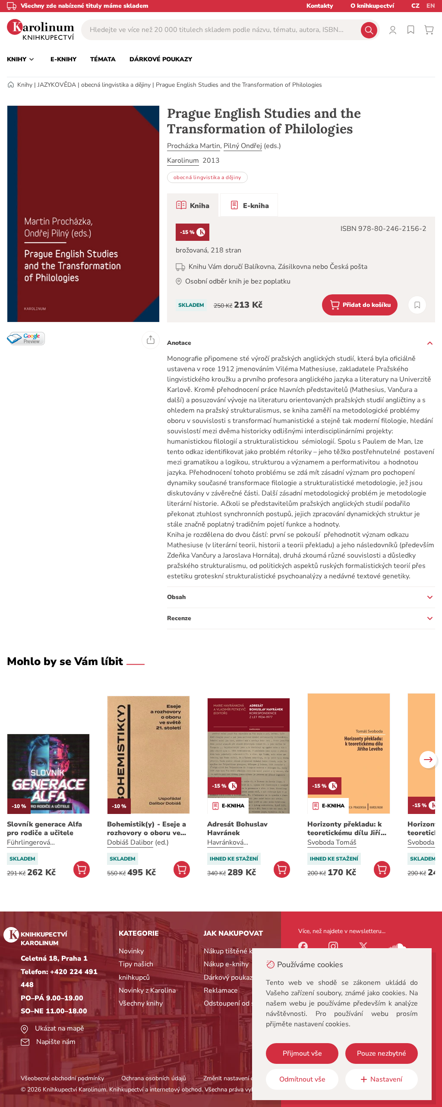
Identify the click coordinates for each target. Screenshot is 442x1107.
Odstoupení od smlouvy (241, 1003)
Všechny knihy (141, 1003)
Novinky (131, 951)
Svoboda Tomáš (332, 842)
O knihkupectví (372, 6)
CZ (415, 6)
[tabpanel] (301, 269)
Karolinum (183, 160)
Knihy (24, 85)
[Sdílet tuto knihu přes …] (151, 340)
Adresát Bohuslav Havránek (237, 828)
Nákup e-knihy (226, 964)
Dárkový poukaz (228, 977)
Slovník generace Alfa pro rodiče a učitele (44, 828)
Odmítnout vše (302, 1079)
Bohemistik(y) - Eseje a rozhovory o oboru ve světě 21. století (146, 828)
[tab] (192, 205)
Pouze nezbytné (381, 1053)
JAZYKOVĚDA (57, 85)
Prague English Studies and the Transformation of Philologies (239, 85)
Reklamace (221, 990)
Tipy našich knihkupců (136, 970)
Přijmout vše (302, 1053)
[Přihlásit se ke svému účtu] (393, 30)
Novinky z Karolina (147, 990)
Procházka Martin (193, 146)
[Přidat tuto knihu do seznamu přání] (417, 305)
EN (430, 6)
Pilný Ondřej (243, 146)
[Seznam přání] (410, 30)
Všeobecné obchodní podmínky (62, 1078)
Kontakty (319, 6)
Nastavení (386, 1079)
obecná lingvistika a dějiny (116, 85)
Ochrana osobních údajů (153, 1078)
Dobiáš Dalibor (130, 842)
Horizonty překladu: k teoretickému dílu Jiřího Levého (348, 828)
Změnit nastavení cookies (237, 1078)
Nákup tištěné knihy (234, 951)
